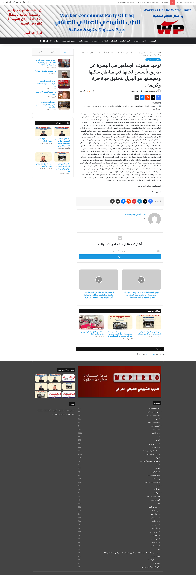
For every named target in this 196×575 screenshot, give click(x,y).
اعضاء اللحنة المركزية (153, 415)
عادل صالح (154, 525)
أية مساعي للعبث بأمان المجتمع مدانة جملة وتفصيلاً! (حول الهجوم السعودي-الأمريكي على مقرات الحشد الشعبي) (120, 334)
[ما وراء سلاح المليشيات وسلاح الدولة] (43, 131)
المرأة (158, 458)
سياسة (63, 414)
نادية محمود (154, 539)
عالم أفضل (156, 489)
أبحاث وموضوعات (152, 444)
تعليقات (39, 52)
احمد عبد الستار (153, 507)
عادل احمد (155, 521)
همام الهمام (154, 472)
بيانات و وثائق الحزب (140, 52)
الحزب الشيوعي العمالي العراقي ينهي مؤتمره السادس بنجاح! (46, 83)
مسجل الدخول (150, 354)
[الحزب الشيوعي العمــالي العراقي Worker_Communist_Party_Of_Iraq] (98, 21)
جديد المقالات (155, 479)
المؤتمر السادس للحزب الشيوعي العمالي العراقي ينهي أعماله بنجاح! (46, 104)
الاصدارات (95, 41)
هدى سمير (154, 542)
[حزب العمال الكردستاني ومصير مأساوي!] (43, 157)
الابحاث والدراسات (154, 422)
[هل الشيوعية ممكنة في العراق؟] (64, 74)
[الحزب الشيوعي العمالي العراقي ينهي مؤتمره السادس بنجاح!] (64, 84)
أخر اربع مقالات (70, 410)
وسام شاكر (154, 546)
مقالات (56, 414)
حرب (40, 410)
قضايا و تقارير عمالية (69, 41)
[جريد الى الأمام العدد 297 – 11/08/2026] (54, 394)
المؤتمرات (155, 447)
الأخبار (144, 41)
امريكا (60, 410)
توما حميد (155, 510)
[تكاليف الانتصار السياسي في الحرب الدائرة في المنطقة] (41, 386)
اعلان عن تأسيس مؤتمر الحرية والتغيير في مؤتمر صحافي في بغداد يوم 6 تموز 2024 (46, 62)
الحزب (136, 41)
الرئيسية (153, 41)
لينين (158, 549)
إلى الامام (155, 433)
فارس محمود (154, 532)
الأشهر (66, 52)
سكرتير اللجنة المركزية (152, 482)
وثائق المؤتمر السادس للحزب (150, 567)
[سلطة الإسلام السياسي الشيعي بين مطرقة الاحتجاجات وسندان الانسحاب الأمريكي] (62, 131)
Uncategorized (154, 408)
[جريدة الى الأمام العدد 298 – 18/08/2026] (68, 394)
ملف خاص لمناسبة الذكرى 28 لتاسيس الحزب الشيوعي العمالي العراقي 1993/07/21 (132, 553)
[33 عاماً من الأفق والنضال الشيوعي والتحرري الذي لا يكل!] (91, 322)
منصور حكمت (83, 41)
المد (157, 437)
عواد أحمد (155, 528)
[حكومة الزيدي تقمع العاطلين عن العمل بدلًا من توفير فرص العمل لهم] (148, 322)
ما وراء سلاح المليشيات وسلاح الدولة (157, 2)
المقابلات (114, 41)
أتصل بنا (56, 41)
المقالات (105, 41)
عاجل (158, 486)
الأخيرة (53, 52)
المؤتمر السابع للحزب (149, 451)
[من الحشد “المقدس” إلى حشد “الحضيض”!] (64, 95)
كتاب (158, 503)
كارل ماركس (155, 500)
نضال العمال (156, 563)
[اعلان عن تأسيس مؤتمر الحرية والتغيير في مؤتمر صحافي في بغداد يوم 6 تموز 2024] (64, 63)
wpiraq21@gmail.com (149, 91)
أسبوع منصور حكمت (153, 412)
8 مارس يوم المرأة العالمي (149, 461)
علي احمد (157, 493)
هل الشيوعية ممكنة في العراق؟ (45, 71)
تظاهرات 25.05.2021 (153, 475)
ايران (54, 410)
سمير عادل (154, 518)
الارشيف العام (155, 426)
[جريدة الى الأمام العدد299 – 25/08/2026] (68, 378)
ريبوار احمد (154, 514)
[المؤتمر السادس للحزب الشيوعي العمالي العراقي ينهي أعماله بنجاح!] (64, 105)
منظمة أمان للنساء (154, 560)
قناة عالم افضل (125, 41)
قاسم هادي (154, 535)
